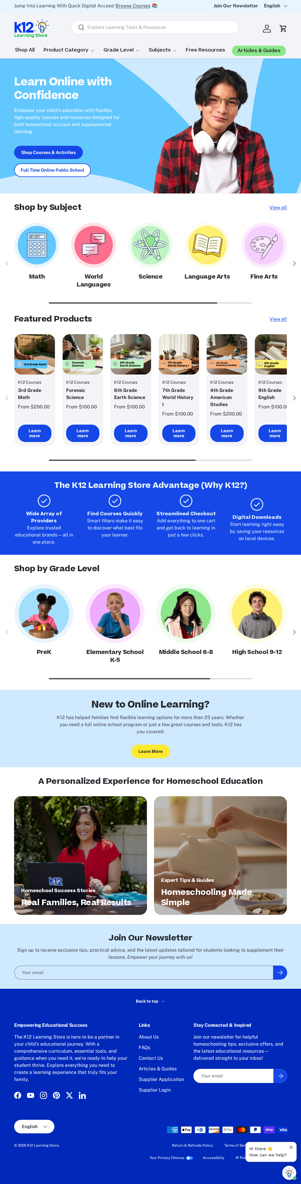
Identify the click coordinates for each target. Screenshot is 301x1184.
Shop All (25, 50)
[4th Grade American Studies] (227, 354)
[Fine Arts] (264, 245)
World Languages (94, 280)
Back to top (147, 1001)
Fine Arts (264, 276)
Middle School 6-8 (186, 652)
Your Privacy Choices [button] (167, 1158)
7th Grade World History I (177, 397)
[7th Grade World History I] (179, 354)
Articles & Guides (158, 1069)
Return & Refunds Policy (192, 1145)
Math (37, 276)
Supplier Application (161, 1079)
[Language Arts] (207, 245)
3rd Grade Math (29, 394)
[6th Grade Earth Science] (131, 354)
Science (150, 276)
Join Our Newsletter (236, 6)
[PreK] (43, 613)
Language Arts (207, 276)
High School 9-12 (257, 652)
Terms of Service (238, 1145)
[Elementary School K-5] (115, 613)
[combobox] (154, 27)
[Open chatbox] (289, 1173)
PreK (44, 652)
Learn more (35, 433)
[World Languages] (93, 245)
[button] (283, 28)
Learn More (150, 751)
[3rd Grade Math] (34, 354)
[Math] (36, 245)
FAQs (144, 1047)
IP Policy (243, 1158)
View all (278, 207)
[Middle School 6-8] (185, 613)
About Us (149, 1037)
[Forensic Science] (83, 354)
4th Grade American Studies (221, 397)
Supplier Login (155, 1090)
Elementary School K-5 (114, 656)
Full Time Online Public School (52, 170)
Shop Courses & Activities (48, 152)
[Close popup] (291, 1147)
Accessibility (213, 1158)
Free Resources (205, 50)
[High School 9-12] (257, 613)
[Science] (150, 245)
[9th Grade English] (275, 354)
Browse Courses (133, 6)
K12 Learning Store (43, 1145)
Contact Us (151, 1058)
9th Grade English (269, 394)
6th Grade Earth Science (129, 394)
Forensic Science (75, 394)
